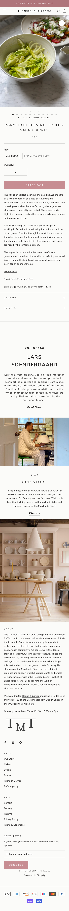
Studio (7, 769)
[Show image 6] (34, 114)
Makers (8, 764)
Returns (10, 308)
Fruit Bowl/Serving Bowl (37, 155)
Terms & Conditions (14, 824)
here (31, 703)
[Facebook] (5, 742)
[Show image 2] (17, 114)
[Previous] (29, 111)
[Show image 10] (52, 114)
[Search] (58, 11)
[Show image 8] (43, 114)
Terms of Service (12, 780)
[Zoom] (62, 23)
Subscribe (16, 865)
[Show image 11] (56, 114)
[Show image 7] (39, 114)
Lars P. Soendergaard (34, 117)
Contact (8, 802)
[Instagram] (13, 742)
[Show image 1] (13, 114)
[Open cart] (64, 11)
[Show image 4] (26, 114)
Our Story (9, 758)
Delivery (10, 297)
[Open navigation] (4, 11)
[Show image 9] (47, 114)
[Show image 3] (21, 114)
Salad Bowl (12, 155)
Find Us (34, 513)
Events (7, 775)
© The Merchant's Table (34, 871)
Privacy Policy (11, 819)
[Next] (39, 111)
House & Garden (31, 696)
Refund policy (11, 786)
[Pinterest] (20, 742)
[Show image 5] (30, 114)
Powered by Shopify (34, 875)
